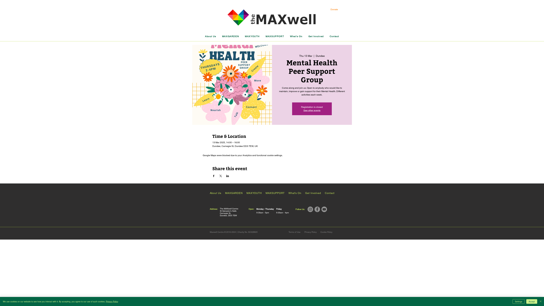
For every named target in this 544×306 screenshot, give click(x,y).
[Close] (540, 301)
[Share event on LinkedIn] (227, 176)
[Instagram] (310, 209)
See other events (311, 110)
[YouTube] (324, 209)
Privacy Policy (112, 301)
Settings (518, 301)
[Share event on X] (220, 176)
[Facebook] (317, 209)
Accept (532, 301)
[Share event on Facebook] (213, 176)
